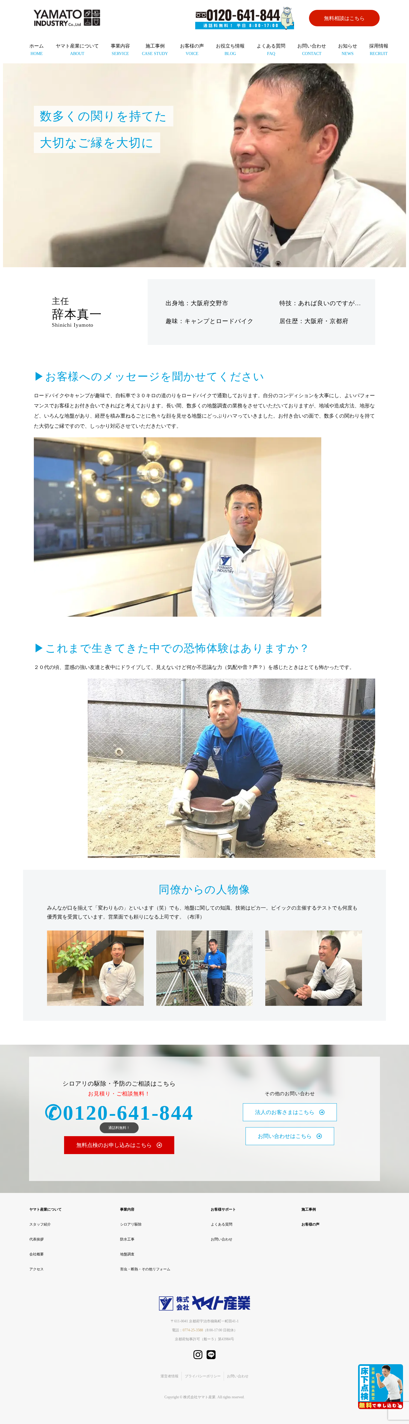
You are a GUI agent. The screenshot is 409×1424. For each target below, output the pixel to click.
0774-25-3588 (193, 1330)
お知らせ (347, 49)
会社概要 (36, 1254)
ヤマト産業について (77, 49)
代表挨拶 (36, 1239)
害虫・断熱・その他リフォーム (145, 1269)
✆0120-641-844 (119, 1112)
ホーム (36, 49)
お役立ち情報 (230, 49)
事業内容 (120, 49)
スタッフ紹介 (40, 1224)
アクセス (36, 1269)
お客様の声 (192, 49)
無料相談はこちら (344, 18)
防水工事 (127, 1239)
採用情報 (378, 49)
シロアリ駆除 (131, 1224)
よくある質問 (271, 49)
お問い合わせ (311, 49)
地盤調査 (127, 1254)
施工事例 (155, 49)
